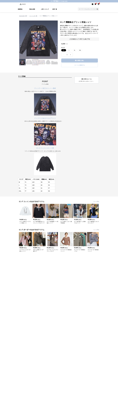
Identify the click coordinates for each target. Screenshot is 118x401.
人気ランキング (45, 9)
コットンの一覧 (33, 16)
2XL (80, 50)
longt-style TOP (23, 16)
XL (74, 50)
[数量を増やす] (70, 54)
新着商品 (20, 9)
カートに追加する (79, 65)
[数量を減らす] (63, 54)
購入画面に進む (79, 60)
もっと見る (96, 201)
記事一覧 (54, 9)
